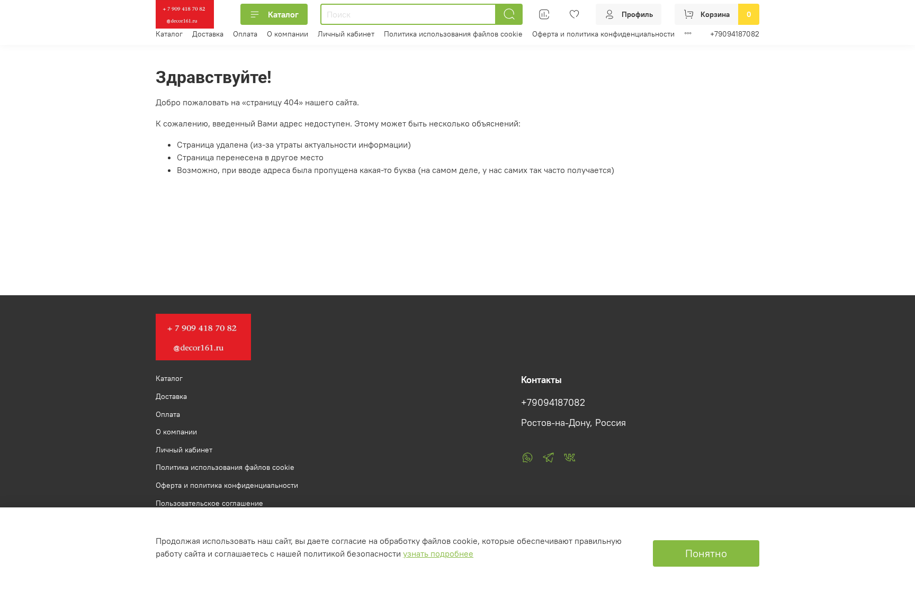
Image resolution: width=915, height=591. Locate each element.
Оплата (245, 34)
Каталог (283, 14)
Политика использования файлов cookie (453, 34)
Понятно (706, 553)
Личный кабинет (346, 34)
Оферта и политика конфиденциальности (603, 34)
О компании (287, 34)
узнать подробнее (438, 553)
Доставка (207, 34)
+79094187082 (734, 34)
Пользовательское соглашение (209, 503)
